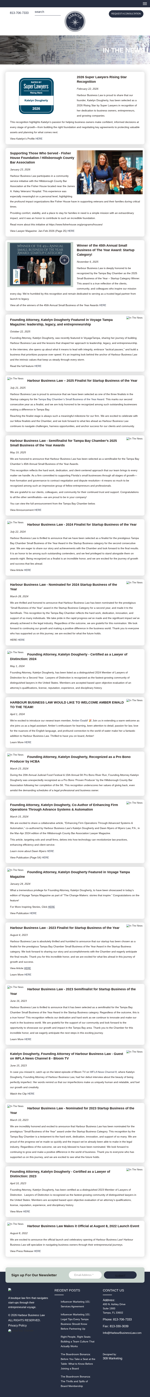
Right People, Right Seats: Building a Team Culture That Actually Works (77, 1341)
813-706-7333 (19, 13)
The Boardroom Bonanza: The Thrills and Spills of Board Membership (76, 1381)
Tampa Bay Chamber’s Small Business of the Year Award (71, 399)
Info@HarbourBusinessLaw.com (122, 1332)
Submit (58, 13)
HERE (38, 138)
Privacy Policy (17, 1325)
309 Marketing (112, 1358)
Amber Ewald (79, 720)
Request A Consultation (126, 13)
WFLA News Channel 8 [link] (103, 1071)
